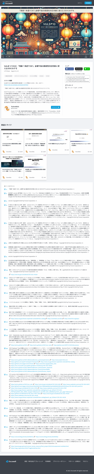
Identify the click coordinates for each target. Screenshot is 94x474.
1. (6, 189)
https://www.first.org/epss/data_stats (46, 364)
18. (7, 329)
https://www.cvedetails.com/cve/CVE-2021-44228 (24, 395)
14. (7, 302)
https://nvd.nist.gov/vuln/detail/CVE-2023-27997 (24, 388)
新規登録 (88, 3)
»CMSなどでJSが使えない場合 (78, 74)
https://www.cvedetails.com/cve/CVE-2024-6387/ (76, 384)
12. (7, 285)
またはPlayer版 (79, 70)
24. (7, 416)
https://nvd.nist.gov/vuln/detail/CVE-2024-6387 (48, 384)
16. (7, 312)
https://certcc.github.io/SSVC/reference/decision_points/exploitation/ (30, 360)
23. (7, 408)
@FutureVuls (14, 108)
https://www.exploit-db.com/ (60, 360)
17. (7, 322)
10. (7, 270)
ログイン (80, 3)
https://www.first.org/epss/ (71, 318)
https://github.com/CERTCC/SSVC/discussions (66, 345)
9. (6, 261)
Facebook (70, 69)
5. (6, 223)
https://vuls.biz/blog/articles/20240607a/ (22, 437)
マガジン (85, 461)
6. (6, 243)
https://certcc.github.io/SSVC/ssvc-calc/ (40, 345)
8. (6, 256)
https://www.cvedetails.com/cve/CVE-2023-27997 (53, 388)
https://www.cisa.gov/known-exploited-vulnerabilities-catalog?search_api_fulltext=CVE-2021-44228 (38, 397)
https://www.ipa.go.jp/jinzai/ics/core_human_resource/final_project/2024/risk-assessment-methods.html (40, 446)
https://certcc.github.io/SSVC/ (19, 345)
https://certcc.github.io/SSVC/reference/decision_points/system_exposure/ (31, 367)
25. (7, 427)
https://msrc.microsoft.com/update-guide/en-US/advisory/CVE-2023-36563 (31, 365)
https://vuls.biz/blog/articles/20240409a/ (47, 437)
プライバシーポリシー (59, 461)
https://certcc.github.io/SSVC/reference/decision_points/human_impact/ (31, 371)
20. (7, 348)
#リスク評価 (33, 76)
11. (7, 278)
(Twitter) (79, 69)
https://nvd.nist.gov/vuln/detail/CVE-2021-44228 (24, 274)
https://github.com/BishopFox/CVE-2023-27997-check (26, 393)
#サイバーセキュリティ (21, 76)
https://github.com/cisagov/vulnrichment (22, 364)
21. (7, 374)
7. (6, 247)
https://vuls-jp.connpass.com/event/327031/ (16, 85)
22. (7, 401)
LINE (88, 69)
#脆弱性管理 (8, 76)
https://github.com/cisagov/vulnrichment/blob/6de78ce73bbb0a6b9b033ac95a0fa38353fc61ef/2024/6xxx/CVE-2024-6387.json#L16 (46, 386)
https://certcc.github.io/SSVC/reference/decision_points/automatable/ (30, 369)
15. (7, 306)
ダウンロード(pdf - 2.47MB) (74, 87)
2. (6, 193)
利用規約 (48, 461)
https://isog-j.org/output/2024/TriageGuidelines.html (25, 448)
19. (7, 335)
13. (7, 293)
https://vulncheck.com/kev (54, 318)
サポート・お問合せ (74, 461)
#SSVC (41, 76)
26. (7, 440)
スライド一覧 (55, 107)
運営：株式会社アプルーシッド (34, 461)
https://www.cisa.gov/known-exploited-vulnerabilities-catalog (28, 318)
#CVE (47, 76)
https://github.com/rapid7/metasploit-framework (24, 362)
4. (6, 205)
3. (6, 201)
